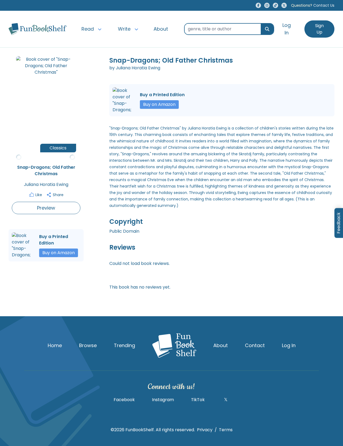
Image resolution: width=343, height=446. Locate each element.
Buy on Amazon (58, 253)
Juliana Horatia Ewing (46, 184)
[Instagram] (267, 5)
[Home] (37, 29)
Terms (226, 430)
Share (58, 194)
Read (87, 29)
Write (124, 29)
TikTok (198, 400)
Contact (255, 345)
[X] (284, 5)
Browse (88, 345)
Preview (46, 207)
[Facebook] (258, 5)
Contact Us (312, 5)
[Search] (267, 29)
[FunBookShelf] (174, 345)
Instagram (163, 400)
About (161, 29)
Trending (124, 345)
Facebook (124, 400)
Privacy (204, 430)
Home (55, 345)
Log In (286, 29)
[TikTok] (275, 5)
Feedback (338, 223)
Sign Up (319, 29)
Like (38, 194)
